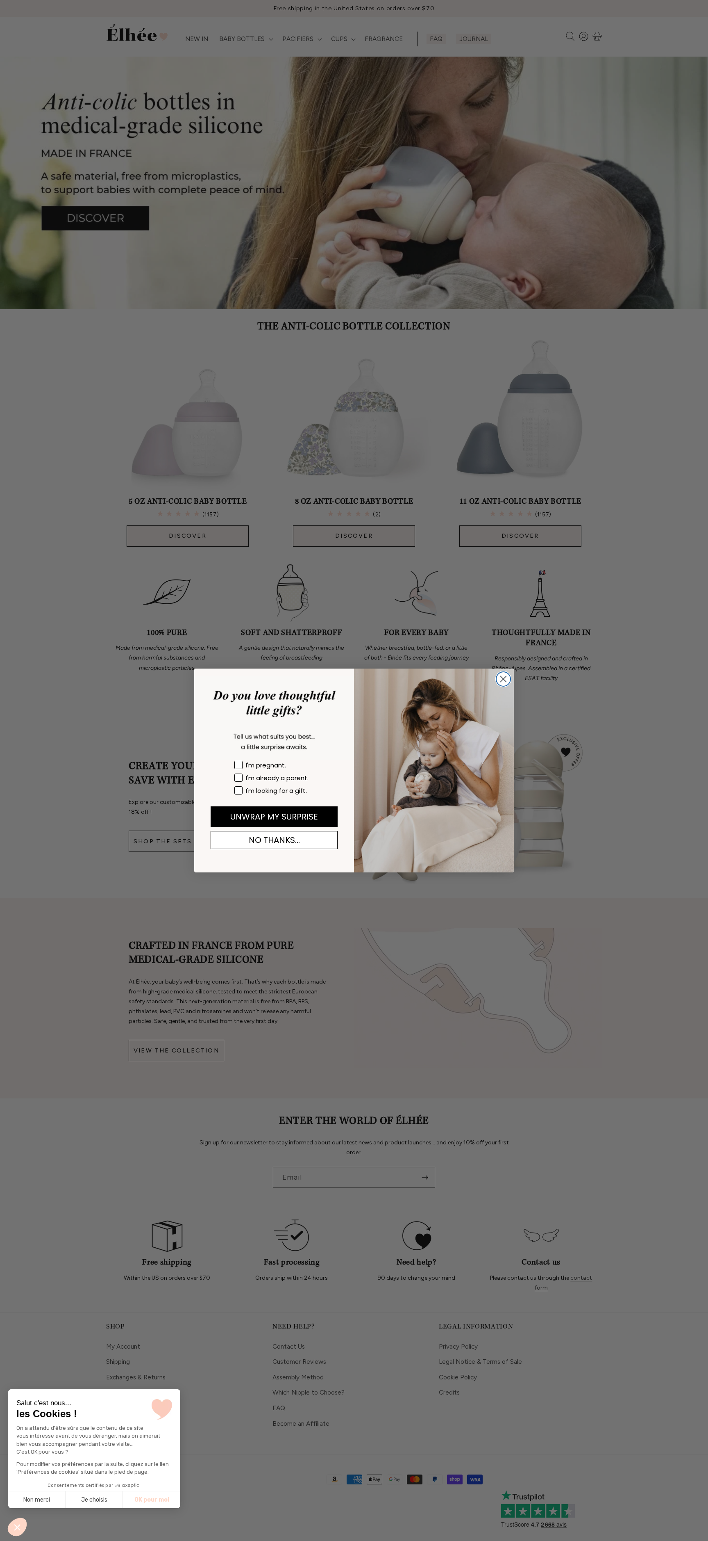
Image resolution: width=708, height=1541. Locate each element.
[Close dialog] (503, 679)
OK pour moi (151, 1499)
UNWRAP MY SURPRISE (274, 816)
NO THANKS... (274, 840)
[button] (17, 1527)
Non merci (36, 1499)
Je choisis (94, 1499)
